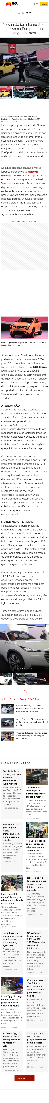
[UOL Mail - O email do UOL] (33, 4)
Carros (24, 13)
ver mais (22, 1078)
